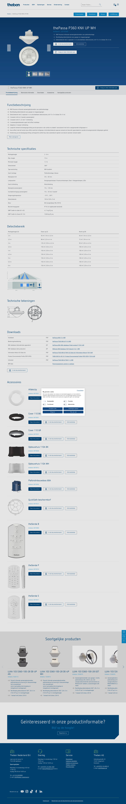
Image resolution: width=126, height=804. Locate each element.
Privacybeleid (80, 390)
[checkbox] (44, 401)
